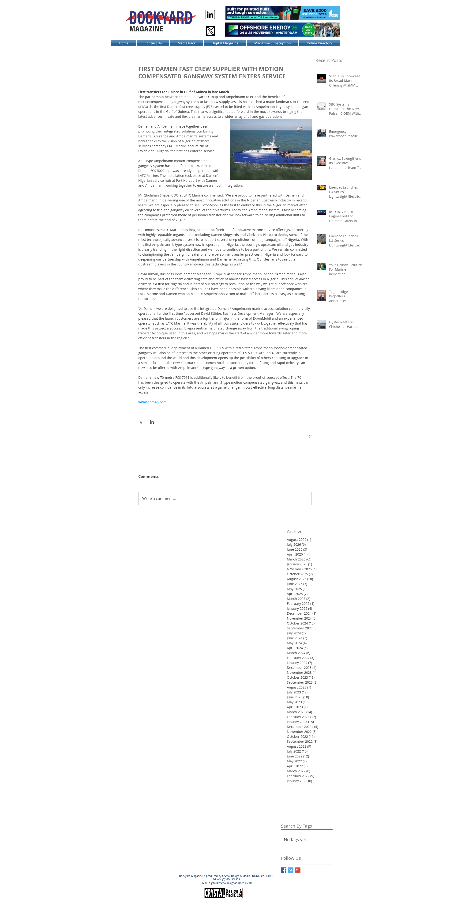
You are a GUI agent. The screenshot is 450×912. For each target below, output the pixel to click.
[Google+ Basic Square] (297, 870)
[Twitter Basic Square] (290, 870)
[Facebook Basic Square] (283, 870)
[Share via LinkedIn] (152, 422)
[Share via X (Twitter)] (140, 422)
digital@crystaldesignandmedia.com (230, 883)
